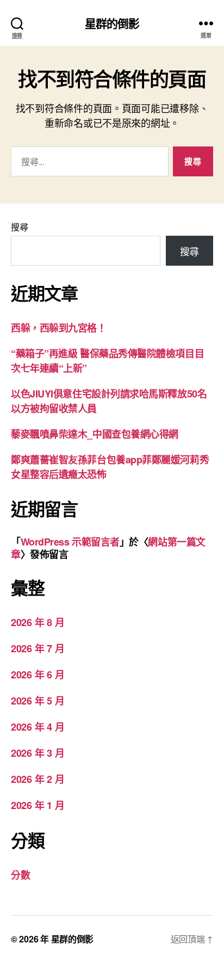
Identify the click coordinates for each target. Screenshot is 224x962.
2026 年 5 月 (37, 701)
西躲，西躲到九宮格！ (59, 328)
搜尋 (19, 226)
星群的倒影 (112, 23)
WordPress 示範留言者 (70, 542)
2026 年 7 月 (37, 648)
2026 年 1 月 (37, 805)
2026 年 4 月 (37, 727)
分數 (20, 875)
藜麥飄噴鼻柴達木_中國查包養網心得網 (94, 434)
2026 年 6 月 (37, 674)
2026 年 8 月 (37, 622)
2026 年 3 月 (37, 753)
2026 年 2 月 (37, 779)
